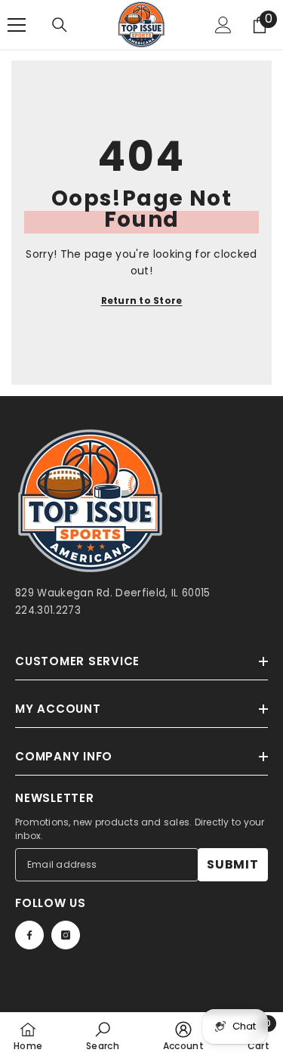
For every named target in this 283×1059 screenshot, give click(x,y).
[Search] (60, 25)
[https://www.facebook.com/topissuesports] (29, 935)
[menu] (17, 25)
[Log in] (223, 25)
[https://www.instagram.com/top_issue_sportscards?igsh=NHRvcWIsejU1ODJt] (65, 935)
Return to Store (142, 300)
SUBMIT (233, 864)
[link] (103, 1035)
